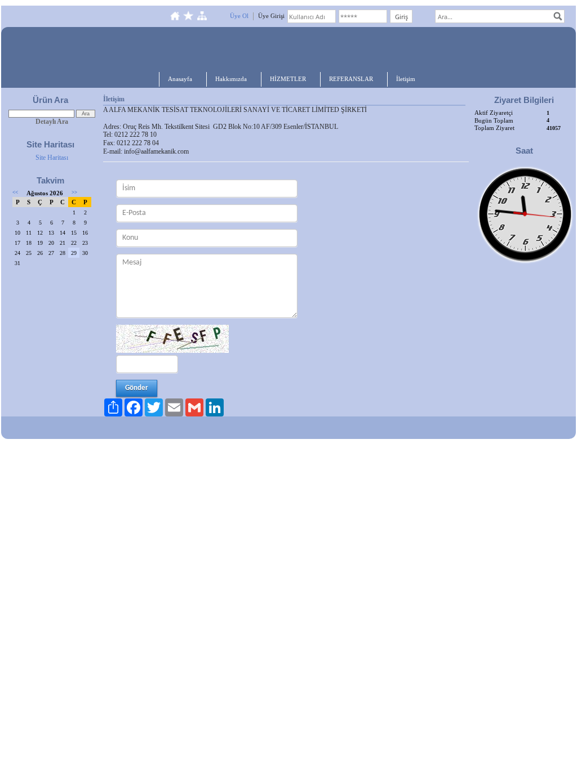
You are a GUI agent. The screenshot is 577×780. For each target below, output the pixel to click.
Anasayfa (180, 78)
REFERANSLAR (351, 78)
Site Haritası (51, 158)
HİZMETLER (288, 78)
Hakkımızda (231, 78)
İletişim (405, 78)
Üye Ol (239, 15)
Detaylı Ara (51, 121)
